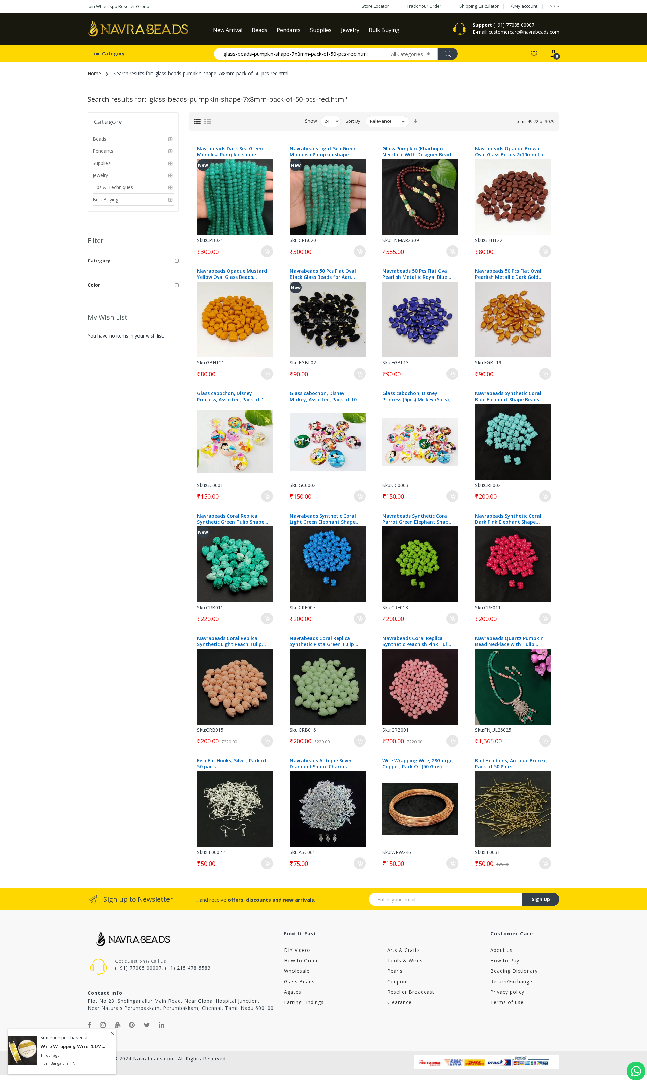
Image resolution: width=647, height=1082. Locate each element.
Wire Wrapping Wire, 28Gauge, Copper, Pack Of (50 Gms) (418, 764)
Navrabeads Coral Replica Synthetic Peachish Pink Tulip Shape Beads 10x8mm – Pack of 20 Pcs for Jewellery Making (417, 641)
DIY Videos (297, 950)
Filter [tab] (96, 240)
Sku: (201, 240)
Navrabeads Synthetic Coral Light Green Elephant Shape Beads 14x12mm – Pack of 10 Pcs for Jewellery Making (324, 519)
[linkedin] (162, 1025)
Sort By (353, 121)
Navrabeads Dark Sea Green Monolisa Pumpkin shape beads (230, 152)
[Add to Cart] (267, 251)
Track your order (424, 6)
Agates (292, 992)
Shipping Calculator (479, 6)
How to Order (301, 960)
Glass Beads (299, 981)
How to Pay (504, 960)
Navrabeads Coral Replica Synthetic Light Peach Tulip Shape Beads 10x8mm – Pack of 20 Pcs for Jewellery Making (232, 641)
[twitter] (147, 1025)
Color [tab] (94, 285)
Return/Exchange (511, 981)
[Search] (447, 54)
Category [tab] (99, 260)
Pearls (395, 971)
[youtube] (118, 1025)
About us (501, 950)
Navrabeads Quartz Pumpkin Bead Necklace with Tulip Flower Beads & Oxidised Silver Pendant (510, 641)
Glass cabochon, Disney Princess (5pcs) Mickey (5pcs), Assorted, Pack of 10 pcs (416, 396)
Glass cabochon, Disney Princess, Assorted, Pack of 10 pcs (232, 396)
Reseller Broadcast (410, 992)
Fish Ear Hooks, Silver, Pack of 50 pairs (232, 764)
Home (94, 73)
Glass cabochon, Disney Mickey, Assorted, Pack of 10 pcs (323, 396)
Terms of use (507, 1002)
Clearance (399, 1002)
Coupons (398, 981)
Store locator (375, 6)
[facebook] (90, 1025)
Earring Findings (304, 1002)
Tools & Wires (405, 960)
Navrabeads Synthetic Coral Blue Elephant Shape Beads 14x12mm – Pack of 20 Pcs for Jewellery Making (510, 396)
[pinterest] (132, 1025)
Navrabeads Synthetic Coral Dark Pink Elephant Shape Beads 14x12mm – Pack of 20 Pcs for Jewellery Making (509, 519)
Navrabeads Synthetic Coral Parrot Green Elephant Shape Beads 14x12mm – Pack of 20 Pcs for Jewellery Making (416, 519)
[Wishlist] (534, 53)
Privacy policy (507, 992)
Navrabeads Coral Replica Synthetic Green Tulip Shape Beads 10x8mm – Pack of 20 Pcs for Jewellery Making (230, 519)
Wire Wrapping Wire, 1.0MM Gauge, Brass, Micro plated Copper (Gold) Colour (74, 1046)
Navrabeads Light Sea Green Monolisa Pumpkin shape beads (323, 152)
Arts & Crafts (403, 950)
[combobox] (299, 54)
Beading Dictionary (514, 971)
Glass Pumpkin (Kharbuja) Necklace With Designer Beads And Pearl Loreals (417, 152)
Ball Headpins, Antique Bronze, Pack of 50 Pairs (511, 764)
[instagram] (103, 1025)
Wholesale (297, 971)
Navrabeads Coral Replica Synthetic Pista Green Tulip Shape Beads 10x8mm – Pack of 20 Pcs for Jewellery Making (325, 641)
